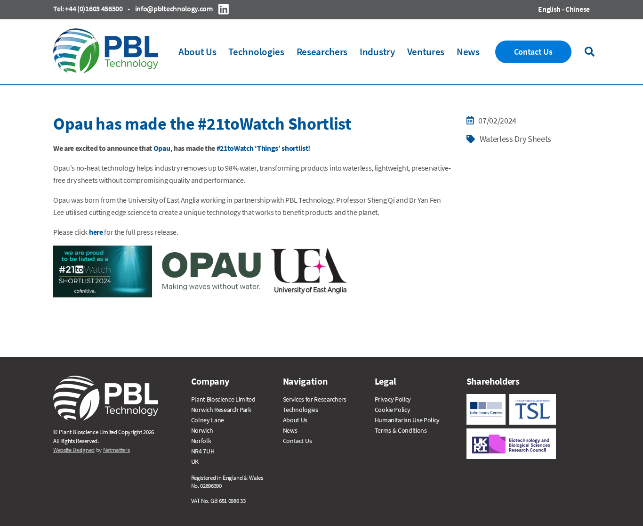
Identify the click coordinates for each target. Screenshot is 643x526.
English (549, 9)
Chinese (577, 9)
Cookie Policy (392, 409)
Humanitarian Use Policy (407, 420)
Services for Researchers (314, 399)
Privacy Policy (393, 399)
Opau (161, 148)
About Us (295, 420)
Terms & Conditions (401, 430)
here (96, 232)
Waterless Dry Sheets (516, 138)
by (91, 450)
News (290, 430)
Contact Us (297, 440)
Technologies (300, 409)
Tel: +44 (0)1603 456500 (88, 8)
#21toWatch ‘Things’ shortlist (262, 148)
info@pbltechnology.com (174, 8)
